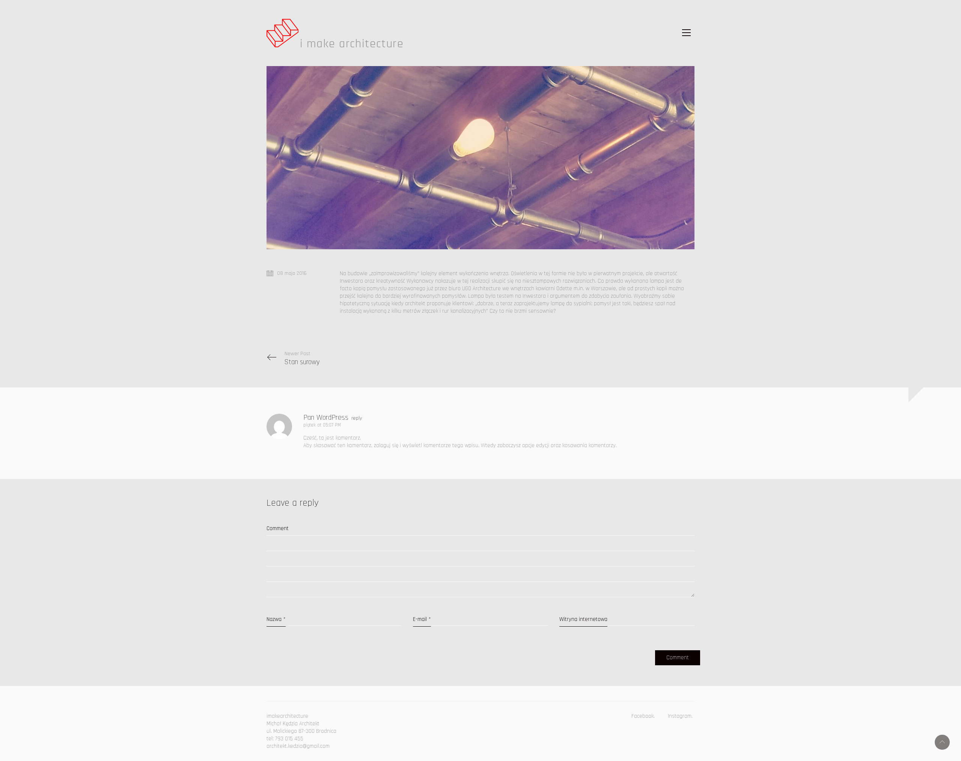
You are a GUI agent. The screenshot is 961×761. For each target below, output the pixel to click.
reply (356, 418)
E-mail (422, 619)
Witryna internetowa (583, 619)
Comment (278, 528)
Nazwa (276, 619)
